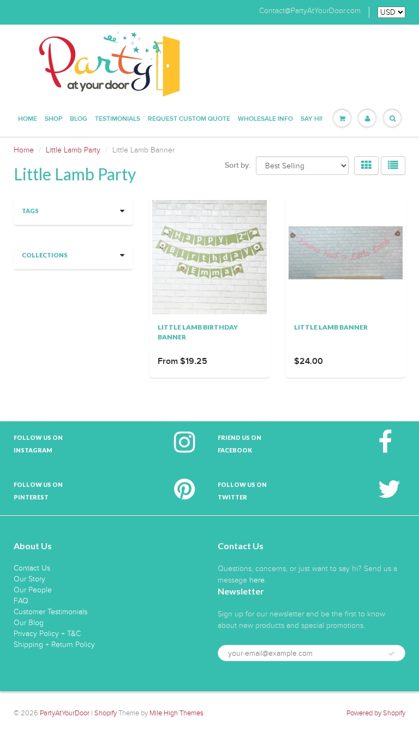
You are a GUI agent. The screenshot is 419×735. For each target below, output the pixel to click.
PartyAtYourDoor (64, 713)
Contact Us (32, 568)
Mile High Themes (176, 713)
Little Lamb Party (73, 150)
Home (27, 119)
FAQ (21, 600)
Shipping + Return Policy (54, 644)
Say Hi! (311, 119)
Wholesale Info (265, 119)
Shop (53, 119)
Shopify (105, 713)
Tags (30, 210)
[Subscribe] (392, 653)
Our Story (29, 579)
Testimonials (117, 119)
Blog (78, 119)
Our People (33, 590)
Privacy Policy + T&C (47, 633)
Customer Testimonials (50, 611)
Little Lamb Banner (331, 327)
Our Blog (29, 622)
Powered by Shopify (375, 713)
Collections (45, 254)
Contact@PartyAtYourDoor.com (310, 11)
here (257, 580)
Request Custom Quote (189, 119)
